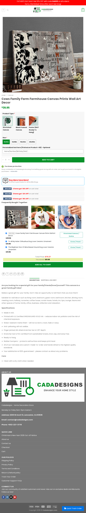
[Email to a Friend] (15, 274)
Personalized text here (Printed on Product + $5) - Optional (26, 147)
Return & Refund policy (11, 472)
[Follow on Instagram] (7, 497)
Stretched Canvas (7, 128)
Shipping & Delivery (49, 280)
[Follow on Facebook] (3, 497)
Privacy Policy (7, 464)
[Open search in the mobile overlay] (7, 10)
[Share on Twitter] (11, 274)
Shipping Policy (8, 460)
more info (14, 171)
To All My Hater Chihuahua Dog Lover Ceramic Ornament (29, 241)
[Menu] (3, 10)
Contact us (6, 443)
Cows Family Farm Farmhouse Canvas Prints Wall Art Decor (31, 234)
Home (4, 95)
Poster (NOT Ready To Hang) (34, 129)
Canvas (10, 95)
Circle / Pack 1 (75, 242)
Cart (3, 451)
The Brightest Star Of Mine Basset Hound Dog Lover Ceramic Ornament (31, 248)
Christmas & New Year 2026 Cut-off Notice (19, 435)
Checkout (6, 447)
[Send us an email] (11, 497)
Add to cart (48, 160)
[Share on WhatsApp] (3, 274)
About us (5, 439)
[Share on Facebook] (7, 274)
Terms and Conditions (11, 468)
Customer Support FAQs (12, 481)
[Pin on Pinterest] (18, 274)
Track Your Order (9, 477)
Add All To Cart (43, 264)
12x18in (14, 142)
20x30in (32, 142)
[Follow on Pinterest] (15, 497)
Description (34, 280)
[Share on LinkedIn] (22, 274)
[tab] (34, 280)
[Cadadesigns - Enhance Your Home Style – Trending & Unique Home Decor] (43, 10)
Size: (5, 138)
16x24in (23, 142)
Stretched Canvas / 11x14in (71, 234)
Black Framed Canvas (21, 128)
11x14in (6, 142)
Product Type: (9, 114)
